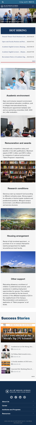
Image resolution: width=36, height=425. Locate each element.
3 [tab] (19, 339)
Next (33, 334)
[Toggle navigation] (32, 6)
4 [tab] (22, 339)
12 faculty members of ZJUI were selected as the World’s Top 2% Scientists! (18, 335)
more (33, 61)
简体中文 (31, 2)
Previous (2, 334)
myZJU (26, 2)
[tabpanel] (18, 333)
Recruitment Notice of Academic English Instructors (18, 57)
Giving (21, 2)
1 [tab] (14, 339)
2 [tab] (17, 339)
